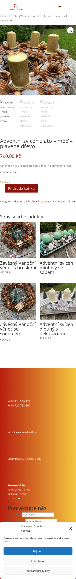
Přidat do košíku (21, 188)
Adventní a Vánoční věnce (22, 16)
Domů (3, 16)
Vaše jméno (14, 514)
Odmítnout (38, 561)
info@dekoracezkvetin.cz (23, 432)
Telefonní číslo (16, 521)
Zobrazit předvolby (38, 570)
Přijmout (38, 551)
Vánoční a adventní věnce (60, 201)
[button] (70, 528)
